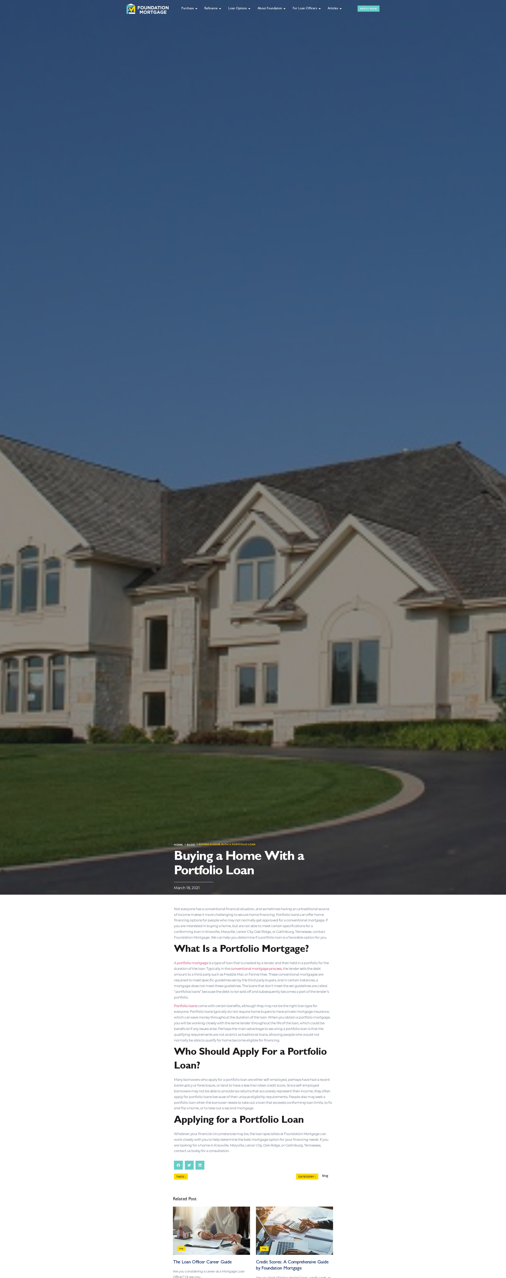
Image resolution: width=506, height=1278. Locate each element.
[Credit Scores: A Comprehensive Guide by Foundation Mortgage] (294, 1231)
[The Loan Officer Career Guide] (211, 1231)
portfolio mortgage (192, 963)
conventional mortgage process (256, 969)
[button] (178, 1165)
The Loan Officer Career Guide (202, 1262)
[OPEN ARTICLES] (340, 8)
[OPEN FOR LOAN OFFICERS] (319, 8)
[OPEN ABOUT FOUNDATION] (284, 8)
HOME (178, 844)
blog (191, 844)
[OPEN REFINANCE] (220, 8)
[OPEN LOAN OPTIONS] (249, 8)
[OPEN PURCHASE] (196, 8)
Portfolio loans (185, 1006)
